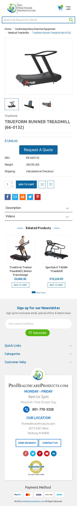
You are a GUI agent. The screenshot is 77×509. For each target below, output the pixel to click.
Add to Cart (20, 285)
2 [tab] (38, 292)
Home (8, 29)
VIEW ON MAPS (27, 443)
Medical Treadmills (18, 32)
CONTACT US (50, 443)
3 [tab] (43, 292)
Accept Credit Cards (36, 474)
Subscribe (39, 333)
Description (13, 208)
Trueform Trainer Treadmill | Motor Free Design (20, 271)
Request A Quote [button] (38, 150)
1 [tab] (34, 292)
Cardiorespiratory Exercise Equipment (35, 29)
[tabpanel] (20, 260)
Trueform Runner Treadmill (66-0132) (52, 32)
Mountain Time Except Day (38, 402)
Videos (10, 216)
